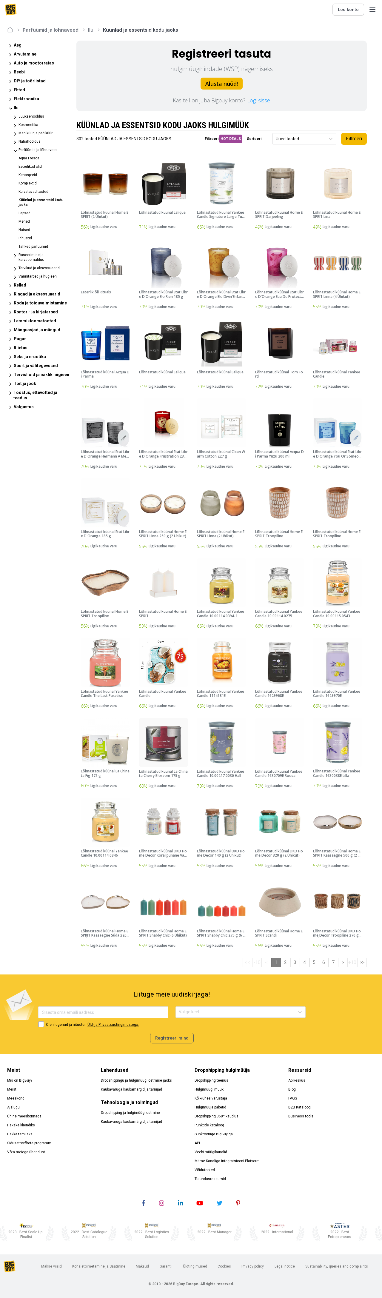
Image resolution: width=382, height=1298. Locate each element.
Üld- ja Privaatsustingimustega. (113, 1025)
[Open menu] (372, 10)
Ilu (90, 30)
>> (362, 962)
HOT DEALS (231, 139)
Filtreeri (354, 138)
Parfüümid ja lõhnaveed (50, 30)
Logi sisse (258, 100)
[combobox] (276, 139)
